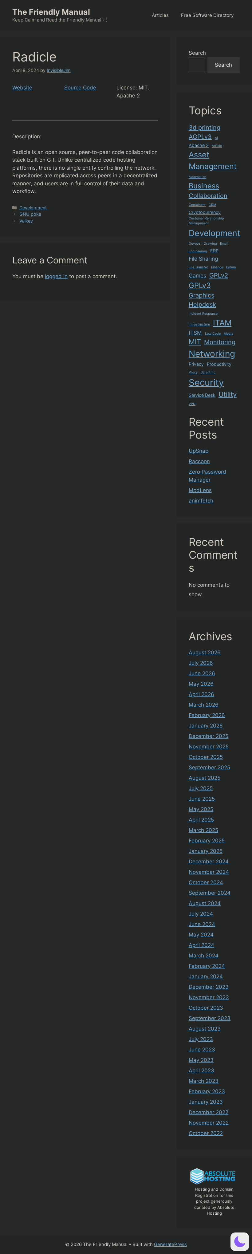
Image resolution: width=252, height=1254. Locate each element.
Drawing (210, 244)
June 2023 (202, 1050)
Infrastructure (199, 324)
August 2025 (204, 778)
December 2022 (208, 1112)
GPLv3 (200, 285)
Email (224, 244)
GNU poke (30, 214)
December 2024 (209, 861)
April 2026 (201, 694)
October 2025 (206, 757)
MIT (195, 342)
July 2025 (201, 788)
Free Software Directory (207, 15)
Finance (217, 267)
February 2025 (207, 841)
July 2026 (201, 663)
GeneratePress (170, 1244)
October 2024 (206, 882)
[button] (239, 1241)
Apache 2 (199, 145)
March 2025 (203, 830)
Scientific (208, 372)
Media (228, 334)
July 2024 (201, 914)
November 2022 (209, 1123)
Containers (197, 205)
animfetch (201, 501)
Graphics (201, 295)
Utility (228, 394)
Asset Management (213, 160)
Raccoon (199, 461)
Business (204, 185)
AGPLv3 (200, 136)
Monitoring (219, 342)
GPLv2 (218, 275)
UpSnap (198, 451)
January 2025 (205, 851)
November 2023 (209, 997)
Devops (195, 244)
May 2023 (201, 1060)
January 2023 (206, 1102)
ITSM (195, 332)
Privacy (196, 364)
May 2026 (201, 684)
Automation (197, 177)
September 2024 (209, 893)
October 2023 (206, 1008)
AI (216, 138)
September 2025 (209, 767)
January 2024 (206, 976)
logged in (56, 276)
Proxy (193, 372)
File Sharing (203, 258)
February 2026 (207, 715)
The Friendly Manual (51, 12)
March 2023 (204, 1081)
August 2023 (205, 1029)
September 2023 (209, 1018)
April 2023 (201, 1070)
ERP (214, 250)
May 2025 (201, 809)
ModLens (200, 490)
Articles (160, 15)
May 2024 (201, 935)
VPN (192, 404)
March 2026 (204, 705)
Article (217, 146)
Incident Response (203, 314)
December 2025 (208, 736)
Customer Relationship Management (206, 220)
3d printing (204, 127)
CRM (212, 205)
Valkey (26, 220)
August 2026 (205, 652)
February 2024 (207, 966)
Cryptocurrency (205, 212)
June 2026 (202, 673)
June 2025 (202, 799)
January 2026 (206, 726)
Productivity (219, 364)
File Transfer (198, 267)
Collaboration (208, 195)
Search (197, 53)
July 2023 (201, 1039)
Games (197, 275)
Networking (212, 354)
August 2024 (205, 903)
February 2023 (207, 1091)
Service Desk (202, 395)
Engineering (198, 251)
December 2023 (209, 987)
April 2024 (201, 945)
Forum (231, 267)
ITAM (222, 322)
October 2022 (206, 1133)
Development (33, 207)
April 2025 (201, 820)
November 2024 (209, 872)
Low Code (213, 334)
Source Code (80, 88)
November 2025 (209, 746)
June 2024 (202, 924)
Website (22, 88)
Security (206, 382)
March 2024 (204, 955)
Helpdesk (202, 304)
